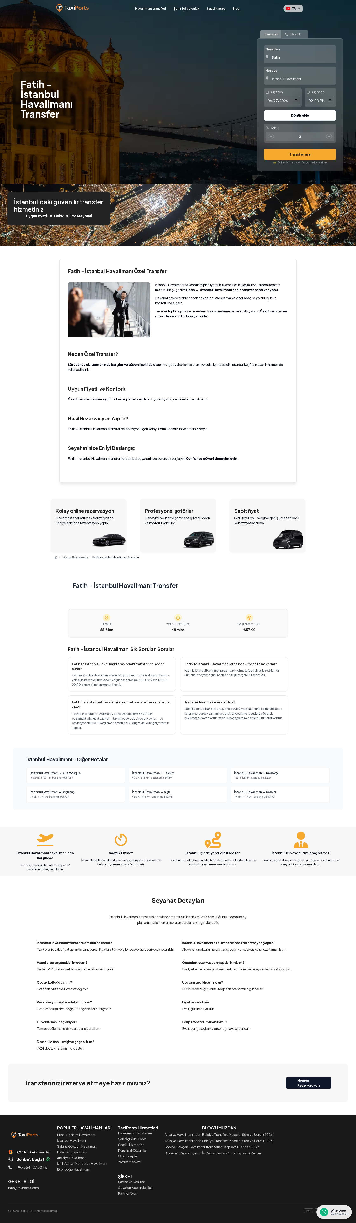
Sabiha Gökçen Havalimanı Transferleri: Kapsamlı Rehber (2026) (213, 1147)
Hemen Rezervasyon (308, 1082)
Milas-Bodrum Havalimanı (76, 1135)
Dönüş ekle (300, 115)
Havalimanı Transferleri (135, 1133)
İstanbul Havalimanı (71, 1140)
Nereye (272, 70)
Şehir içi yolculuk (186, 8)
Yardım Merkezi (129, 1162)
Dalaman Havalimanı (72, 1152)
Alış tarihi (277, 92)
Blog (236, 8)
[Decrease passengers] (271, 136)
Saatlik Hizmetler (131, 1144)
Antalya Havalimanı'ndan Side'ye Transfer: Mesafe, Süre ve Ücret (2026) (219, 1141)
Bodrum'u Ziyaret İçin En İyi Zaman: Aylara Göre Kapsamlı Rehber (213, 1153)
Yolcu (275, 128)
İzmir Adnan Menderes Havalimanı (82, 1163)
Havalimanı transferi (150, 8)
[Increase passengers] (329, 136)
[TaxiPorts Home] (24, 1135)
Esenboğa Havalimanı (73, 1169)
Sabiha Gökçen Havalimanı (77, 1146)
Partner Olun (127, 1193)
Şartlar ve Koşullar (131, 1182)
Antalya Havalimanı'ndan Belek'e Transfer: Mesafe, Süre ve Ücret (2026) (219, 1134)
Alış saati (318, 92)
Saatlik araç (216, 8)
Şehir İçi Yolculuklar (132, 1139)
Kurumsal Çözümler (132, 1150)
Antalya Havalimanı (71, 1158)
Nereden (273, 49)
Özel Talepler (128, 1156)
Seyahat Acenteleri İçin (135, 1187)
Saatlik (295, 34)
